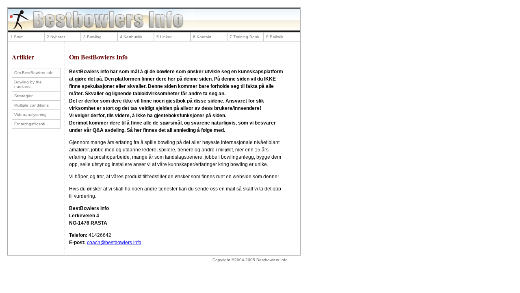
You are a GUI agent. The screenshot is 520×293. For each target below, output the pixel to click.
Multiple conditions (31, 105)
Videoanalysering (30, 114)
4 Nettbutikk (131, 37)
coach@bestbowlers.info (114, 242)
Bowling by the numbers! (28, 84)
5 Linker (163, 37)
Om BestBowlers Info (34, 72)
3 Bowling (92, 37)
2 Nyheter (56, 37)
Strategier (23, 96)
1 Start (16, 37)
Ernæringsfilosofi (29, 124)
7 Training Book (244, 37)
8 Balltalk (274, 37)
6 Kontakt (202, 37)
